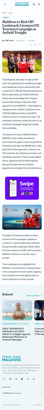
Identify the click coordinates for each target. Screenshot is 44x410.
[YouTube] (22, 379)
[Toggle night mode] (34, 4)
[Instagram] (10, 379)
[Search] (39, 4)
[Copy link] (40, 45)
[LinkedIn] (34, 379)
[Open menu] (4, 4)
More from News (33, 295)
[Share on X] (31, 45)
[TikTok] (28, 379)
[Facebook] (4, 379)
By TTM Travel (7, 40)
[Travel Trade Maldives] (11, 358)
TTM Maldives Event (11, 393)
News (11, 13)
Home (4, 13)
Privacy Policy (38, 405)
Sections (6, 387)
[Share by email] (35, 45)
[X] (16, 379)
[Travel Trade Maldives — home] (22, 4)
